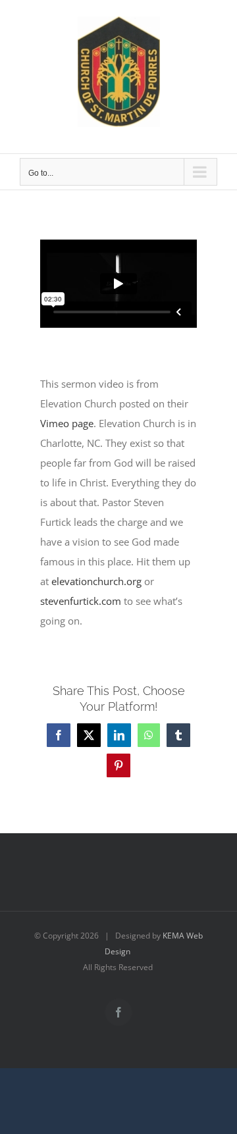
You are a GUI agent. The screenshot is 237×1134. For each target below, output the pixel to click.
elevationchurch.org (96, 581)
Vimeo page (66, 423)
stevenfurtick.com (80, 600)
